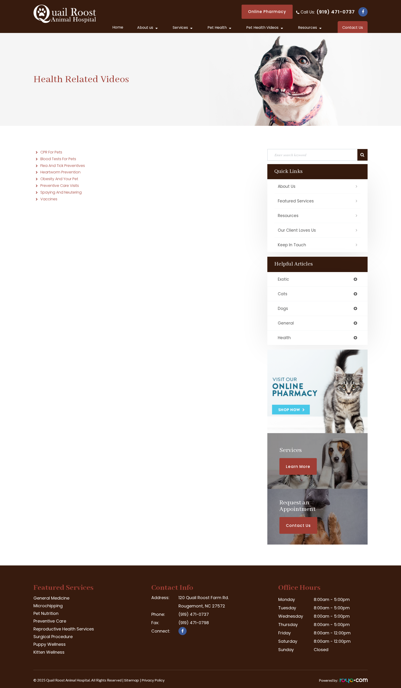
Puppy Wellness (49, 644)
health (284, 337)
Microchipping (48, 606)
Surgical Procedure (53, 636)
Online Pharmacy (267, 11)
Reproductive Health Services (63, 629)
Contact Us (298, 525)
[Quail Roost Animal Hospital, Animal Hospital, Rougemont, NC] (168, 646)
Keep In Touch (292, 244)
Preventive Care (49, 621)
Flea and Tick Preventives (62, 165)
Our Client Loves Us (297, 230)
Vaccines (48, 199)
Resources (288, 215)
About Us (286, 186)
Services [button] (180, 27)
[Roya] (353, 681)
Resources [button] (307, 27)
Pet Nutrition (45, 613)
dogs (283, 308)
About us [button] (145, 27)
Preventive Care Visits (59, 185)
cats (282, 293)
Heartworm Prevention (60, 172)
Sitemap (132, 680)
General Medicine (51, 598)
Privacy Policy (153, 680)
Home (117, 27)
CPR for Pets (51, 152)
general (286, 323)
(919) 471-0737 (336, 12)
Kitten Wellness (49, 652)
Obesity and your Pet (59, 179)
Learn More (298, 466)
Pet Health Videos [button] (262, 27)
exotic (283, 279)
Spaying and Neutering (61, 192)
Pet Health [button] (217, 27)
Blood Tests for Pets (58, 159)
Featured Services (296, 201)
